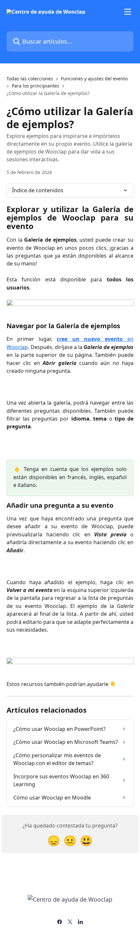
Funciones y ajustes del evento (94, 78)
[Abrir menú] (127, 12)
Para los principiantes (35, 86)
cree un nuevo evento (89, 339)
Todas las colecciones (30, 78)
